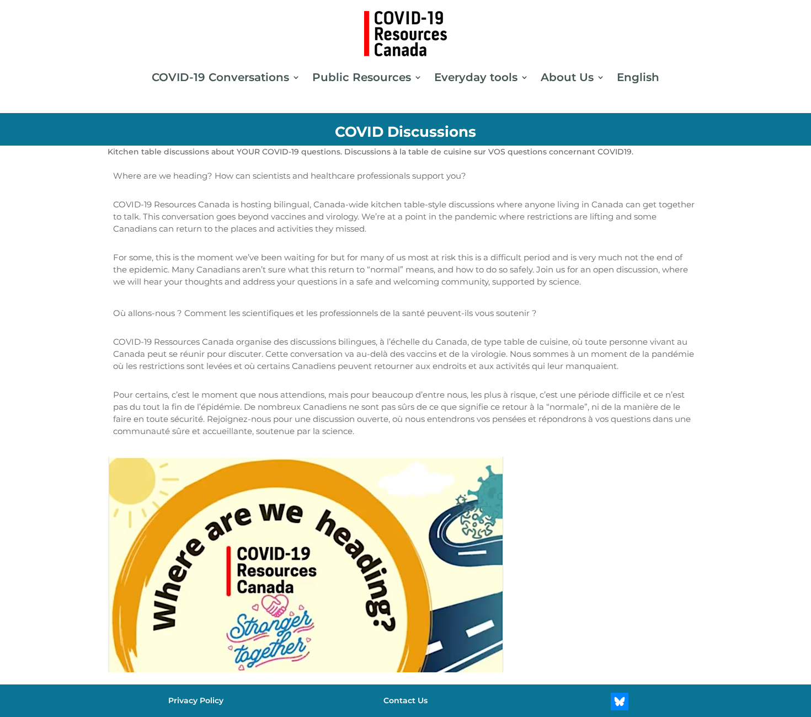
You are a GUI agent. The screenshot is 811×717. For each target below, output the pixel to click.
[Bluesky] (619, 701)
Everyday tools (475, 77)
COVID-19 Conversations (220, 77)
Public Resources (361, 77)
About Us (567, 77)
